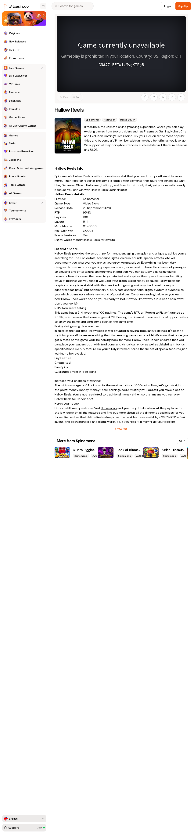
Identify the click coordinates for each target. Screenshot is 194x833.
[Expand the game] (172, 97)
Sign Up (183, 6)
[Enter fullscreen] (181, 97)
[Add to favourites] (163, 97)
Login (167, 6)
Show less (121, 428)
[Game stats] (154, 97)
